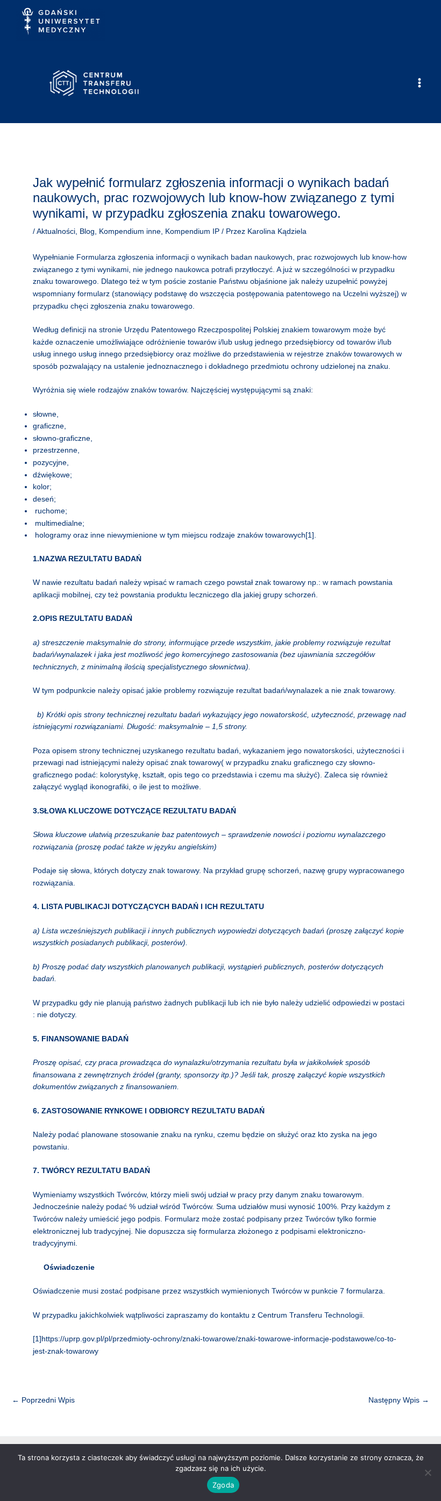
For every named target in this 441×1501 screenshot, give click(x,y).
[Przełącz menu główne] (420, 83)
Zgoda (223, 1485)
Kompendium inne (130, 231)
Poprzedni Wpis (43, 1400)
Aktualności (56, 231)
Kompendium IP (192, 231)
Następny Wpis (398, 1400)
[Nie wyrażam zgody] (427, 1472)
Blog (87, 231)
